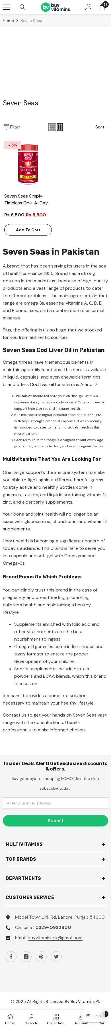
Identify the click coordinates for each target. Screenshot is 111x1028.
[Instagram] (26, 956)
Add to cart (28, 229)
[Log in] (88, 7)
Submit (55, 821)
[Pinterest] (41, 956)
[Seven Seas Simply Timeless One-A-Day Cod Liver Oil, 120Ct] (28, 164)
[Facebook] (11, 956)
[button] (52, 127)
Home (8, 20)
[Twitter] (56, 956)
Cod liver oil (42, 384)
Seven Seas (31, 20)
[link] (31, 1019)
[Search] (22, 7)
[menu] (6, 7)
